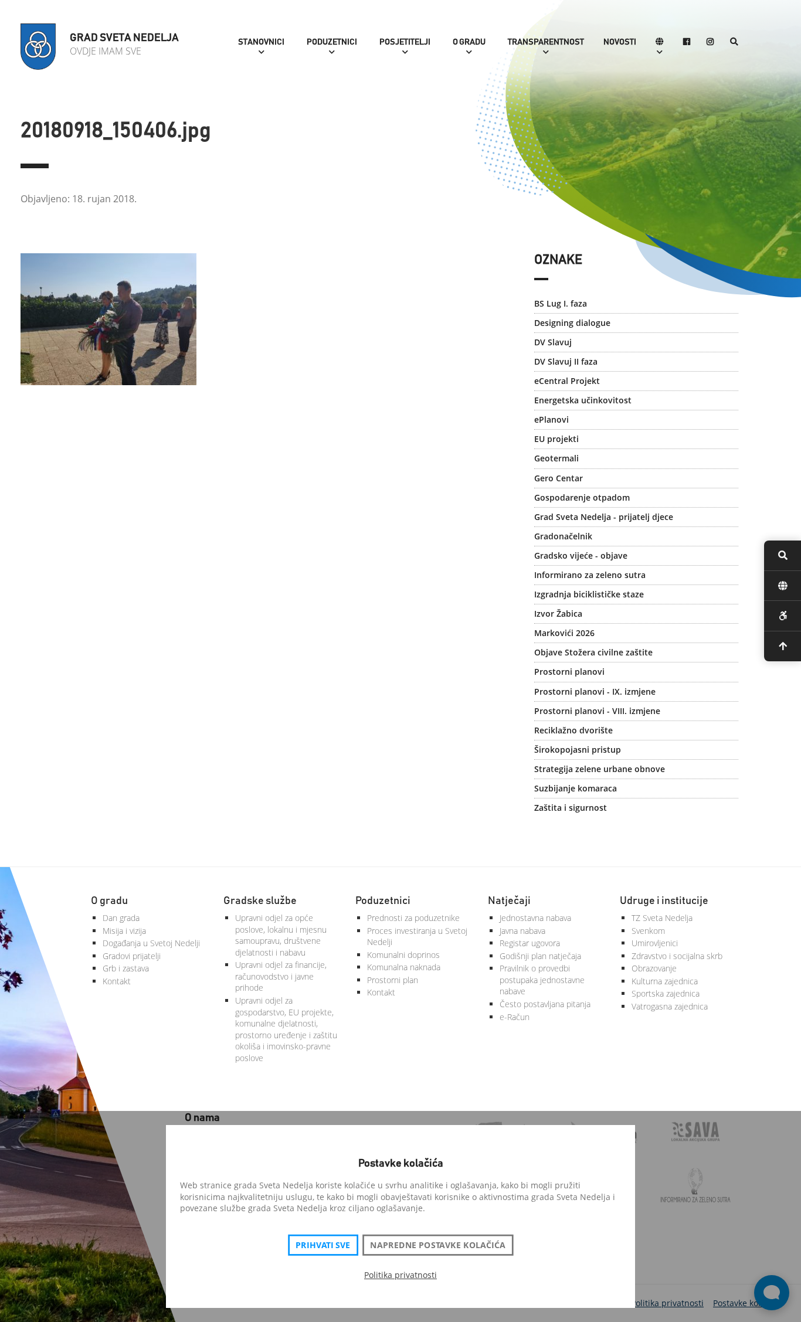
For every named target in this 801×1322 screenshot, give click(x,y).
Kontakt (117, 981)
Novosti (619, 42)
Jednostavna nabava (535, 917)
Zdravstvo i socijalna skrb (677, 955)
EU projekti (556, 438)
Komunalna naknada (403, 967)
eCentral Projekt (567, 380)
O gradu (469, 42)
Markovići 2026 (564, 632)
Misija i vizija (124, 930)
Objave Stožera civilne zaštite (593, 652)
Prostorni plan (392, 979)
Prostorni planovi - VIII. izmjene (597, 710)
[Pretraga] (734, 42)
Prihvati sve (323, 1245)
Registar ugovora (530, 943)
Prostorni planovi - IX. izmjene (595, 691)
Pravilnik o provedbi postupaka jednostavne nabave (542, 980)
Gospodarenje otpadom (582, 497)
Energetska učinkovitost (583, 400)
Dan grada (121, 917)
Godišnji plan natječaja (540, 955)
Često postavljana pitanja (545, 1004)
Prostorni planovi (569, 671)
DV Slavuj (553, 342)
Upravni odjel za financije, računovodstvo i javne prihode (281, 976)
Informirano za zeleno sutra (590, 574)
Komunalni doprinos (403, 954)
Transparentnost (546, 42)
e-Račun (515, 1016)
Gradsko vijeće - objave (580, 555)
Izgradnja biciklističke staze (589, 594)
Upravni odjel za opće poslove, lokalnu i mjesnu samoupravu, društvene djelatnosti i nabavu (281, 935)
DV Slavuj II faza (566, 361)
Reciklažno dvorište (573, 730)
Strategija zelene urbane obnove (599, 768)
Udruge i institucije (664, 901)
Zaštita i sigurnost (570, 807)
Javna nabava (522, 930)
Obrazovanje (654, 968)
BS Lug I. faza (560, 303)
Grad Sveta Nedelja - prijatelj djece (603, 516)
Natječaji (509, 901)
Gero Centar (558, 478)
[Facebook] (686, 42)
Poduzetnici (332, 42)
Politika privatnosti (400, 1274)
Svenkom (648, 930)
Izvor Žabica (558, 613)
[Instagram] (710, 42)
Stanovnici (261, 42)
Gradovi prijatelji (132, 955)
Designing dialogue (572, 322)
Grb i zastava (126, 968)
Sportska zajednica (666, 993)
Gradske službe (260, 901)
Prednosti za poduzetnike (413, 917)
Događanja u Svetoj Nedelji (151, 943)
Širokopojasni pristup (577, 749)
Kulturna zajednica (665, 981)
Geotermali (556, 458)
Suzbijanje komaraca (575, 788)
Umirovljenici (655, 943)
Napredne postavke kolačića (437, 1245)
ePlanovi (551, 419)
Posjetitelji (404, 42)
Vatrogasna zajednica (670, 1006)
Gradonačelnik (563, 536)
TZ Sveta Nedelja (662, 917)
